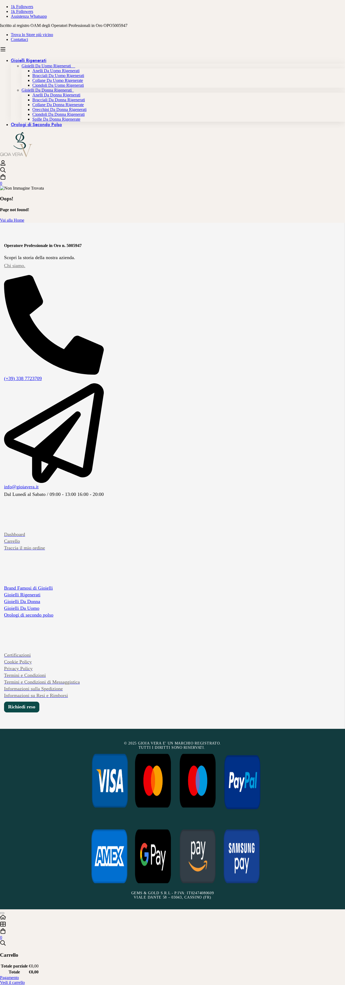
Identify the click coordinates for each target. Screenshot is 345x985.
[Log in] (3, 164)
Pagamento (9, 977)
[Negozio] (172, 924)
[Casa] (172, 917)
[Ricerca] (172, 170)
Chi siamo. (14, 265)
